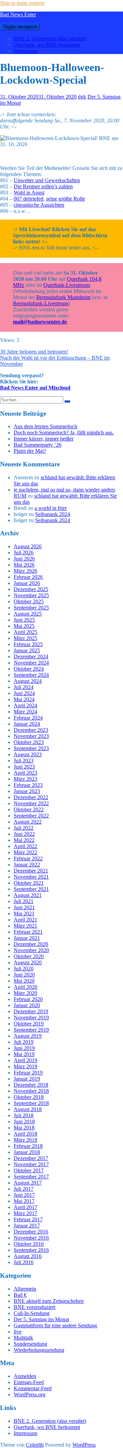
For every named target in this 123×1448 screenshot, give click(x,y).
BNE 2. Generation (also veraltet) (50, 38)
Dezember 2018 (31, 1085)
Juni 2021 (24, 907)
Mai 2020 (24, 981)
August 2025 (28, 614)
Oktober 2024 (29, 669)
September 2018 (31, 1103)
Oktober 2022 (29, 809)
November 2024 (31, 663)
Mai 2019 (24, 1054)
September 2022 (31, 815)
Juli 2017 (23, 1189)
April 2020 (25, 987)
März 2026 (25, 571)
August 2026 (28, 546)
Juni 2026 (24, 559)
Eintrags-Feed (29, 1382)
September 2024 (31, 675)
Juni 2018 (24, 1121)
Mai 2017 (24, 1201)
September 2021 (31, 889)
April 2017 (25, 1207)
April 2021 (25, 920)
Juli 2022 (23, 828)
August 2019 (28, 1036)
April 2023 (25, 773)
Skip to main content (22, 3)
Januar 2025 (27, 650)
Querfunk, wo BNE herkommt (47, 45)
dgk (82, 97)
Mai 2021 (24, 913)
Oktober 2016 (29, 1244)
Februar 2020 (28, 999)
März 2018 (25, 1140)
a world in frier (51, 508)
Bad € (20, 1295)
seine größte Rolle (65, 199)
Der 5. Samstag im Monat (41, 1319)
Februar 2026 (28, 577)
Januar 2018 (27, 1152)
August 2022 (28, 822)
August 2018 (28, 1109)
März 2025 (25, 638)
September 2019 (31, 1030)
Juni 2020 (24, 975)
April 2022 (25, 846)
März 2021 (25, 926)
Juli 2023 (23, 760)
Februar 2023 (28, 785)
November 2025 (31, 595)
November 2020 (31, 950)
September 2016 (31, 1250)
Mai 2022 (24, 840)
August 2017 (28, 1183)
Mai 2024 (24, 699)
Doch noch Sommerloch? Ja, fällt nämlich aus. (64, 432)
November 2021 (31, 877)
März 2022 (25, 852)
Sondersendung (30, 1344)
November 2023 (31, 736)
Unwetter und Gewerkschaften (47, 180)
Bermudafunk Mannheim (63, 297)
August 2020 (28, 962)
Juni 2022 (24, 834)
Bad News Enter (18, 14)
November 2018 (31, 1091)
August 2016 (28, 1256)
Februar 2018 (28, 1146)
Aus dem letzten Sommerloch (45, 426)
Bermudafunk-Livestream (40, 303)
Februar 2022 (28, 858)
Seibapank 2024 (52, 514)
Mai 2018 (24, 1128)
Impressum (25, 51)
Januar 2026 (27, 583)
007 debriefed (28, 199)
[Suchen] (67, 401)
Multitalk (23, 1338)
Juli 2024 (23, 687)
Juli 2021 (23, 901)
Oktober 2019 (29, 1024)
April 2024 (25, 705)
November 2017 (31, 1164)
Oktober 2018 (29, 1097)
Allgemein (25, 1289)
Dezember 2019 (31, 1011)
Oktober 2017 (29, 1170)
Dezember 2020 (31, 944)
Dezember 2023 (31, 730)
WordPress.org (29, 1394)
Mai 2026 (24, 565)
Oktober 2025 (29, 601)
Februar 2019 (28, 1072)
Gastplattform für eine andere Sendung (55, 1325)
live (18, 1331)
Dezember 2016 (31, 1232)
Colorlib (35, 1445)
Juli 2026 (23, 552)
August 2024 (28, 681)
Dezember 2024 (31, 656)
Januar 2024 (27, 724)
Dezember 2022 (31, 797)
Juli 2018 (23, 1115)
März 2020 (25, 993)
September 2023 (31, 748)
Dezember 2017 (31, 1158)
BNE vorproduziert (34, 1307)
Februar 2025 (28, 644)
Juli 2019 (23, 1042)
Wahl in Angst (29, 192)
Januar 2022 (27, 864)
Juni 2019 (24, 1048)
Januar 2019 (27, 1079)
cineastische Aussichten (39, 205)
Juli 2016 (23, 1262)
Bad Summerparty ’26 (38, 445)
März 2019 (25, 1066)
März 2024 (25, 711)
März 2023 (25, 779)
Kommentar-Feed (33, 1388)
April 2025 (25, 632)
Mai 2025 (24, 626)
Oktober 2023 (29, 742)
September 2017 (31, 1176)
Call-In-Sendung (32, 1313)
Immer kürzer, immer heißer (43, 439)
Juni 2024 (24, 693)
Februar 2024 (28, 718)
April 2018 (25, 1134)
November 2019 (31, 1017)
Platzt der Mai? (30, 451)
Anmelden (25, 1376)
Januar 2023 (27, 791)
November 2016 (31, 1238)
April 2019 (25, 1060)
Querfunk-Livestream (66, 285)
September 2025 (31, 607)
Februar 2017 (28, 1219)
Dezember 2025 (31, 589)
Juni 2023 (24, 767)
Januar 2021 (27, 938)
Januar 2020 (27, 1005)
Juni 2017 (24, 1195)
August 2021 (28, 895)
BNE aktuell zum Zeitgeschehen (49, 1301)
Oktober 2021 (29, 883)
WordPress (84, 1445)
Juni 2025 (24, 620)
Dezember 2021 (31, 871)
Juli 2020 (23, 968)
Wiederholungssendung (39, 1350)
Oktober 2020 (29, 956)
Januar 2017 (27, 1225)
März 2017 (25, 1213)
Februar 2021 (28, 932)
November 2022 (31, 803)
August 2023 (28, 754)
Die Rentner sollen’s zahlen (43, 186)
